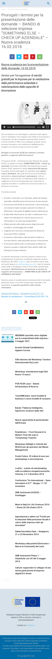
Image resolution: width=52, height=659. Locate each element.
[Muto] (43, 127)
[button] (48, 3)
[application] (26, 116)
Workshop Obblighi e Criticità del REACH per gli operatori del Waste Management (31, 447)
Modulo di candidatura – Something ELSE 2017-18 (24, 296)
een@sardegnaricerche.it (27, 264)
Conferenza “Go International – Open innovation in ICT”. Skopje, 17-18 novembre (33, 483)
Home (3, 9)
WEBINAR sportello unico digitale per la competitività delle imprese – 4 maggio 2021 (32, 338)
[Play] (4, 127)
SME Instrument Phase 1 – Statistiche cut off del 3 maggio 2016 (30, 558)
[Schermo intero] (47, 127)
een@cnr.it (22, 262)
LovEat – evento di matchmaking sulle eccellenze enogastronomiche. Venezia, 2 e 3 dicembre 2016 (32, 471)
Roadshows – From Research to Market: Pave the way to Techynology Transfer (30, 435)
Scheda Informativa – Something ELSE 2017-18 (22, 293)
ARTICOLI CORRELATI (11, 329)
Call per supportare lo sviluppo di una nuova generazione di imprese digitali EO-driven (33, 570)
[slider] (24, 127)
